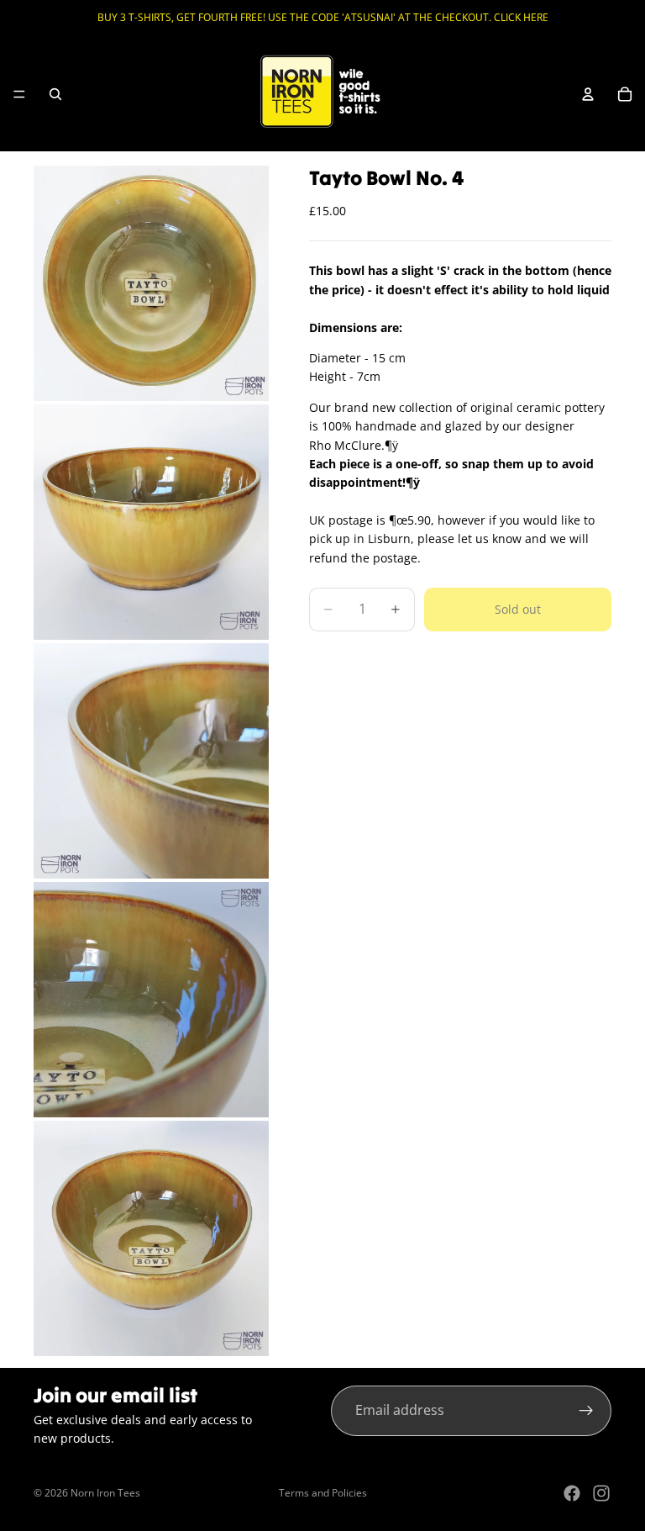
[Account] (587, 94)
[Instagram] (601, 1493)
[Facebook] (572, 1493)
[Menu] (19, 94)
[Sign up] (586, 1410)
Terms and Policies (323, 1493)
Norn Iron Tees (105, 1493)
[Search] (55, 94)
